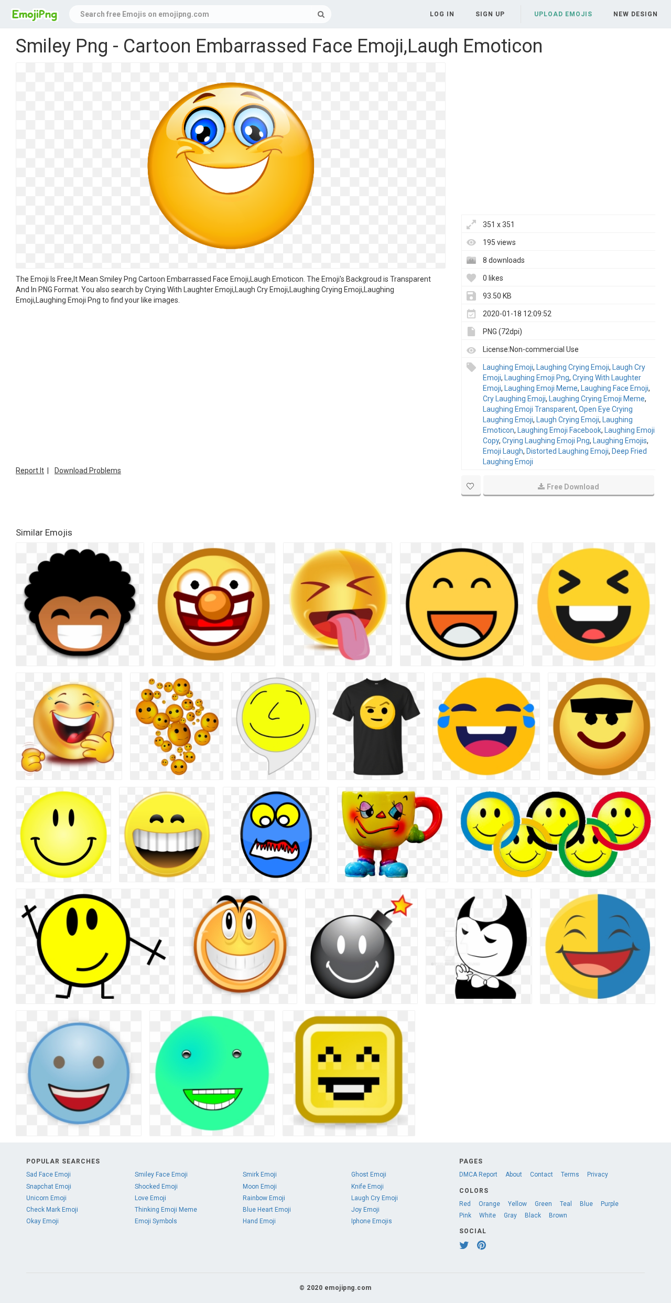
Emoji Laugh (503, 451)
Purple (610, 1204)
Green (543, 1204)
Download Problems (88, 470)
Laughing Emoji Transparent (529, 409)
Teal (566, 1204)
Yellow (517, 1204)
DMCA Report (478, 1174)
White (487, 1215)
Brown (558, 1215)
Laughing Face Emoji (614, 388)
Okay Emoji (42, 1221)
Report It (30, 470)
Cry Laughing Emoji (514, 398)
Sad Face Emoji (48, 1174)
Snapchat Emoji (48, 1186)
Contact (541, 1174)
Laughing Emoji (508, 367)
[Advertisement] (231, 384)
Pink (465, 1215)
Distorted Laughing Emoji (567, 451)
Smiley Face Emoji (161, 1174)
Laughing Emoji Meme (541, 388)
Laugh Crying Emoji (567, 419)
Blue (586, 1204)
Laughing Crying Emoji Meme (597, 398)
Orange (489, 1204)
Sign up (490, 14)
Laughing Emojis (620, 440)
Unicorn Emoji (46, 1198)
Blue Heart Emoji (267, 1209)
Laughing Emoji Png (536, 377)
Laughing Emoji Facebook (559, 430)
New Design (635, 14)
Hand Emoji (259, 1221)
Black (533, 1215)
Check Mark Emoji (52, 1209)
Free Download (573, 487)
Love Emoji (150, 1198)
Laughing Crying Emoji (572, 367)
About (513, 1174)
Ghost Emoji (368, 1174)
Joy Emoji (365, 1209)
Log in (442, 14)
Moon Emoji (260, 1186)
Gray (510, 1215)
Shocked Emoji (156, 1186)
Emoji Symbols (156, 1221)
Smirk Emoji (260, 1174)
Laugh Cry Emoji (374, 1198)
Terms (570, 1174)
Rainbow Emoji (264, 1198)
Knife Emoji (367, 1186)
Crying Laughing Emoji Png (546, 440)
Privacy (597, 1174)
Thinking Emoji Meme (166, 1209)
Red (465, 1204)
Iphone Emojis (371, 1221)
